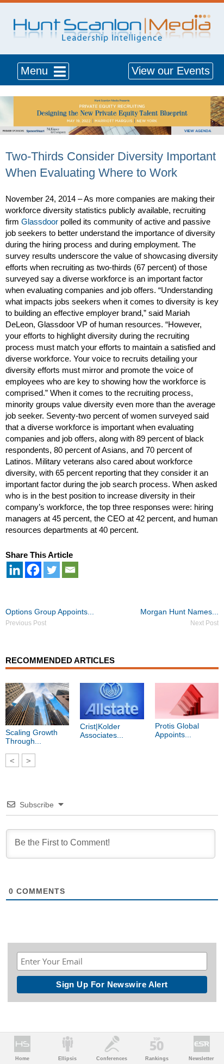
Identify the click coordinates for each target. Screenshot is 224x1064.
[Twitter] (51, 570)
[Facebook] (33, 570)
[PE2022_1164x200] (112, 102)
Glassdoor (39, 221)
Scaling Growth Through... (31, 736)
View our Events (171, 71)
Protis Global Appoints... (177, 730)
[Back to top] (205, 1015)
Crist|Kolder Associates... (101, 730)
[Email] (70, 570)
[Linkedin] (15, 570)
